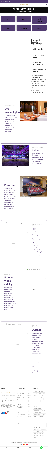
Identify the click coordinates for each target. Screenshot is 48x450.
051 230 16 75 (6, 1)
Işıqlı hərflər (41, 418)
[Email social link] (35, 92)
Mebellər (19, 404)
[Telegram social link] (43, 92)
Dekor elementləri (21, 393)
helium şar (41, 416)
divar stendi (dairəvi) (38, 408)
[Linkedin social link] (39, 92)
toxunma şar (36, 433)
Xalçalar (18, 423)
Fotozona (39, 21)
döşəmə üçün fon (37, 412)
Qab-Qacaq (19, 416)
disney (42, 404)
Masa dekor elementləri (22, 402)
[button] (21, 111)
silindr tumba (36, 429)
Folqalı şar (44, 414)
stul (34, 431)
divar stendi (36, 406)
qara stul (40, 425)
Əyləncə (39, 28)
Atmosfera (18, 11)
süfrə (42, 431)
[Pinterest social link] (37, 92)
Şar (43, 435)
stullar (38, 431)
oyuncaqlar (36, 423)
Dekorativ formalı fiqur (38, 397)
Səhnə (23, 19)
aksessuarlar (41, 391)
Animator (35, 393)
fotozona (35, 416)
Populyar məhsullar (21, 414)
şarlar (35, 437)
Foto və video (24, 28)
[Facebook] (2, 413)
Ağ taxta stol (40, 395)
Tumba (41, 433)
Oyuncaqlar (19, 409)
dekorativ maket (37, 400)
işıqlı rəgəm (36, 420)
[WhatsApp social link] (41, 92)
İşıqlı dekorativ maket (38, 435)
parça (45, 423)
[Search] (41, 4)
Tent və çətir (19, 421)
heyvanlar (35, 418)
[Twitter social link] (33, 92)
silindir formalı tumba (38, 427)
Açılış (40, 393)
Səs (8, 19)
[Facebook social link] (32, 92)
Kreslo (41, 420)
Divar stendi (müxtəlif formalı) (39, 410)
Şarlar (18, 418)
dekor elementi (36, 404)
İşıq (8, 28)
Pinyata (18, 412)
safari (45, 425)
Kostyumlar (19, 399)
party (41, 423)
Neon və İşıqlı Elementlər (20, 407)
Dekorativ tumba (37, 402)
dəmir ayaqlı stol (37, 414)
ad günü (35, 391)
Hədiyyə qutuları (20, 397)
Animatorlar (19, 391)
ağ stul (35, 395)
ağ (43, 393)
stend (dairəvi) (43, 429)
